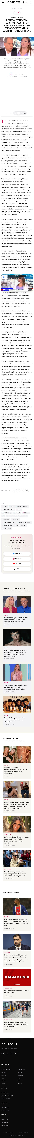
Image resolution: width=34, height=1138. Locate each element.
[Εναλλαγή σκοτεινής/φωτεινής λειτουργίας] (27, 2)
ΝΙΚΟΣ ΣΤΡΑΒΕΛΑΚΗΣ (24, 522)
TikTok (18, 568)
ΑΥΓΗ (12, 506)
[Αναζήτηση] (31, 2)
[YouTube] (11, 1053)
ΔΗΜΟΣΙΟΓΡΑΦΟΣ (8, 509)
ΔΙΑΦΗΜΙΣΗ (5, 1107)
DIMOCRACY (5, 1125)
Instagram (18, 558)
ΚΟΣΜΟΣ (6, 519)
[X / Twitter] (18, 490)
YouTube (18, 563)
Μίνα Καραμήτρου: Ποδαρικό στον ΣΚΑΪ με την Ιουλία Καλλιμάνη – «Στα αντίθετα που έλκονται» (16, 619)
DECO (3, 1078)
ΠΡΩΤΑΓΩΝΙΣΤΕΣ (21, 525)
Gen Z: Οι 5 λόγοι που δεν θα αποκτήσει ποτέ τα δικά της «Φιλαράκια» (14, 720)
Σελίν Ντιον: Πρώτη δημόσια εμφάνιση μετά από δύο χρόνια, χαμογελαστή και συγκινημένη (15, 874)
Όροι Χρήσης (5, 1098)
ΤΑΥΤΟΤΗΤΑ (4, 1093)
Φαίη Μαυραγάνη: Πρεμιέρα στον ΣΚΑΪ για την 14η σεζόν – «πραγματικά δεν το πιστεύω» (15, 687)
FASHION (20, 1075)
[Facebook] (13, 490)
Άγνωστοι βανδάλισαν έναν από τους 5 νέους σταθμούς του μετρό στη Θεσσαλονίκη (16, 1024)
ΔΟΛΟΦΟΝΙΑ (7, 512)
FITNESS (20, 1081)
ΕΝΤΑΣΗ (25, 512)
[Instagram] (7, 1053)
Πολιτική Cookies (7, 1095)
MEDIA (20, 8)
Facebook (18, 553)
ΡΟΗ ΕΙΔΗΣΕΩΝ (6, 1069)
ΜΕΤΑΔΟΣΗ (15, 519)
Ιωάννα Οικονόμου (18, 74)
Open (5, 506)
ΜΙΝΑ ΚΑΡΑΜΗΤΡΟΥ (9, 522)
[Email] (22, 490)
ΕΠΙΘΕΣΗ (5, 516)
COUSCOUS (9, 1044)
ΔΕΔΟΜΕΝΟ (4, 1122)
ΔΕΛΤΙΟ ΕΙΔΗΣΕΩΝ (22, 506)
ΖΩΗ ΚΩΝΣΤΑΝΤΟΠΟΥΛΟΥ (19, 516)
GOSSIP (6, 765)
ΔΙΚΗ (18, 509)
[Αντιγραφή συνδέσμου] (27, 490)
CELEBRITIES (7, 834)
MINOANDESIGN (19, 1135)
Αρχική (14, 8)
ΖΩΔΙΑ (20, 1083)
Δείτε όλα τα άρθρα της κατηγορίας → (16, 591)
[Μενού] (3, 2)
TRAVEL (3, 1081)
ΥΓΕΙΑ (19, 1078)
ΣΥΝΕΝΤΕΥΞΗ (7, 528)
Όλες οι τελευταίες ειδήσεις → (13, 741)
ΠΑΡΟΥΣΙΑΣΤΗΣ (8, 525)
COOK (3, 1083)
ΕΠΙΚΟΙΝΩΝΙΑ (5, 1110)
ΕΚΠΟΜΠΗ (17, 512)
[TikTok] (15, 1053)
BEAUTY (3, 1075)
